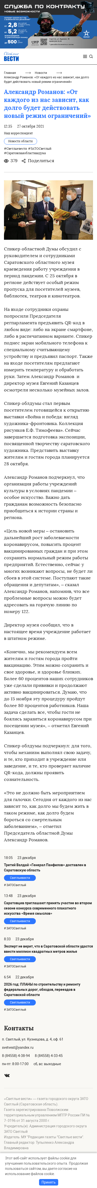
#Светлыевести (15, 148)
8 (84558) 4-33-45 (49, 1056)
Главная (10, 73)
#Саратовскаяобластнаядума (25, 153)
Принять (49, 1182)
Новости (41, 73)
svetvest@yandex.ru (18, 1047)
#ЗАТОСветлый (39, 148)
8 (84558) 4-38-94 (16, 1056)
